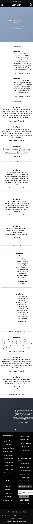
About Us (5, 515)
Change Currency (16, 1)
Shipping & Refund (16, 518)
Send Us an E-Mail (24, 503)
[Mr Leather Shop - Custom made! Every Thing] (16, 5)
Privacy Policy (13, 515)
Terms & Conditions (24, 515)
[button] (2, 5)
